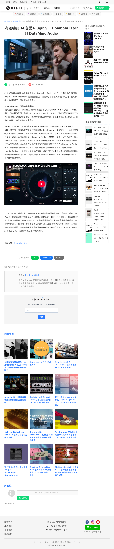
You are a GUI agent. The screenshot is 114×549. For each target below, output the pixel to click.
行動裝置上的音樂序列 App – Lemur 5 (101, 36)
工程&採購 (23, 2)
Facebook (46, 258)
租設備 (15, 2)
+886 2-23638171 (58, 526)
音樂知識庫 (42, 2)
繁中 (100, 2)
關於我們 (8, 522)
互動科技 (84, 14)
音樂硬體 (46, 14)
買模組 (47, 8)
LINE (35, 258)
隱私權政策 (52, 545)
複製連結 (59, 257)
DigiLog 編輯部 (18, 84)
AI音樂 (96, 14)
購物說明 (8, 534)
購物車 (103, 8)
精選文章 (19, 14)
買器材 (37, 8)
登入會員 (23, 498)
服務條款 (62, 545)
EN (107, 2)
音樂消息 (70, 14)
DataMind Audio (21, 243)
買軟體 (57, 8)
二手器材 (33, 2)
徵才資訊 (8, 530)
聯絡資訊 (8, 526)
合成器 (58, 14)
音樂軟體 (33, 14)
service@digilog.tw (58, 530)
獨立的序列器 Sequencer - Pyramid (100, 49)
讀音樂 (8, 2)
